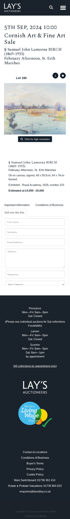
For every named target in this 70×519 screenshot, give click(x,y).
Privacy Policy (35, 469)
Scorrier (35, 344)
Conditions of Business (49, 205)
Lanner (35, 331)
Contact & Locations (35, 452)
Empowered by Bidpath (36, 516)
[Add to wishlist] (63, 75)
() (35, 366)
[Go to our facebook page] (28, 442)
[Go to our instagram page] (42, 442)
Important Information (17, 205)
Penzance (35, 308)
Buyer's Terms (35, 463)
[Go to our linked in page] (35, 442)
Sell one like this (14, 212)
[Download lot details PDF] (55, 75)
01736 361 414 (46, 480)
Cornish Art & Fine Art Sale (34, 39)
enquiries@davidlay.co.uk (35, 491)
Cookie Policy (35, 474)
